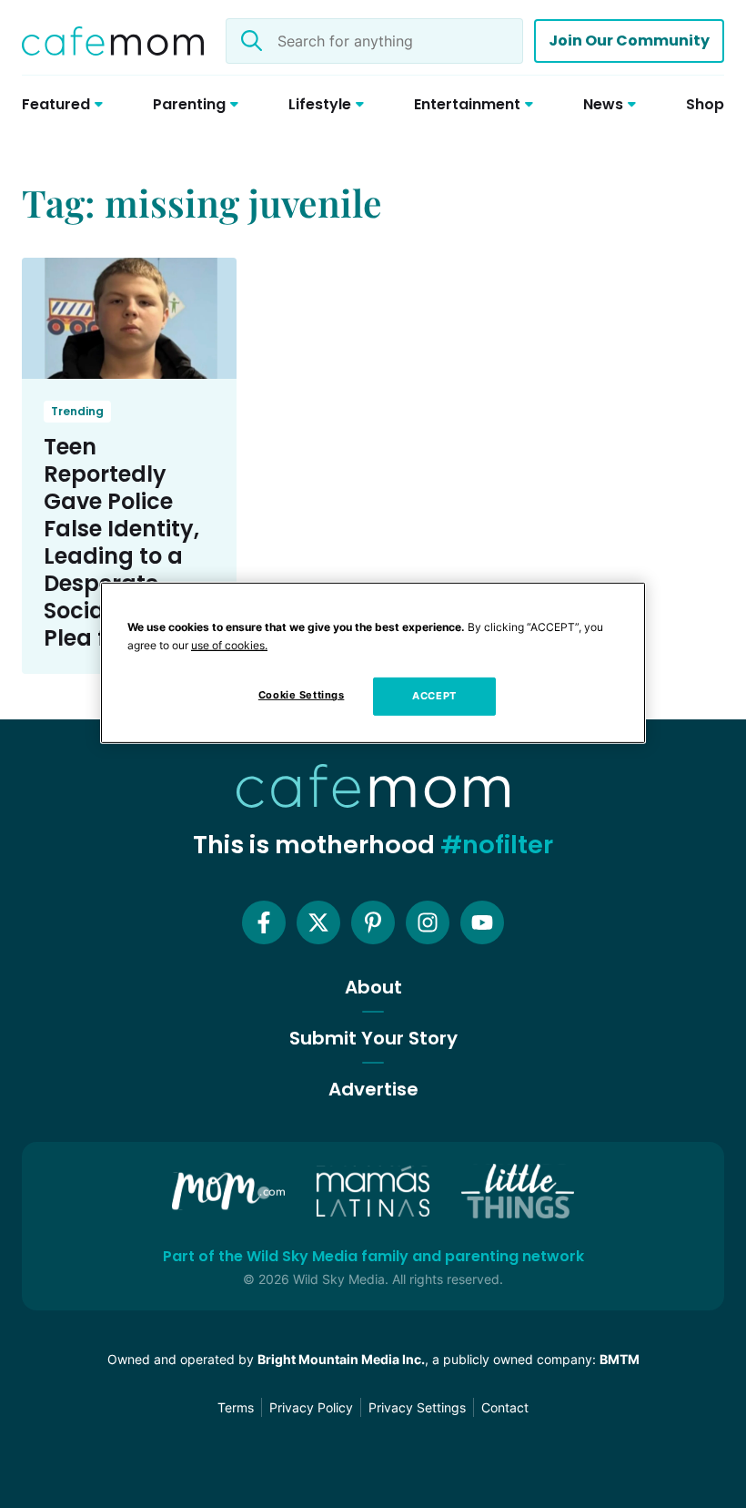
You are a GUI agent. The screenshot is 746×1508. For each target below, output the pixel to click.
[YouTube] (482, 922)
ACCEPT (434, 695)
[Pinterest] (373, 922)
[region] (373, 663)
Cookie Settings (301, 694)
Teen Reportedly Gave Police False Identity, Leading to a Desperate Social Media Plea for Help (121, 542)
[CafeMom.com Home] (113, 41)
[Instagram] (427, 922)
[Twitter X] (318, 922)
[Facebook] (264, 922)
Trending (77, 411)
